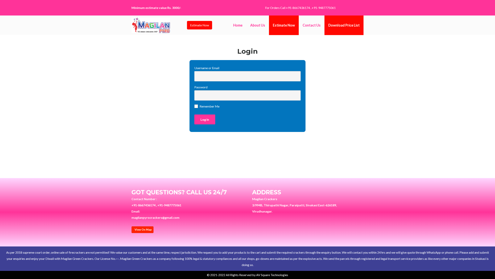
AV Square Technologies (272, 275)
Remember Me (209, 106)
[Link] (150, 25)
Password (200, 87)
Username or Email (206, 68)
